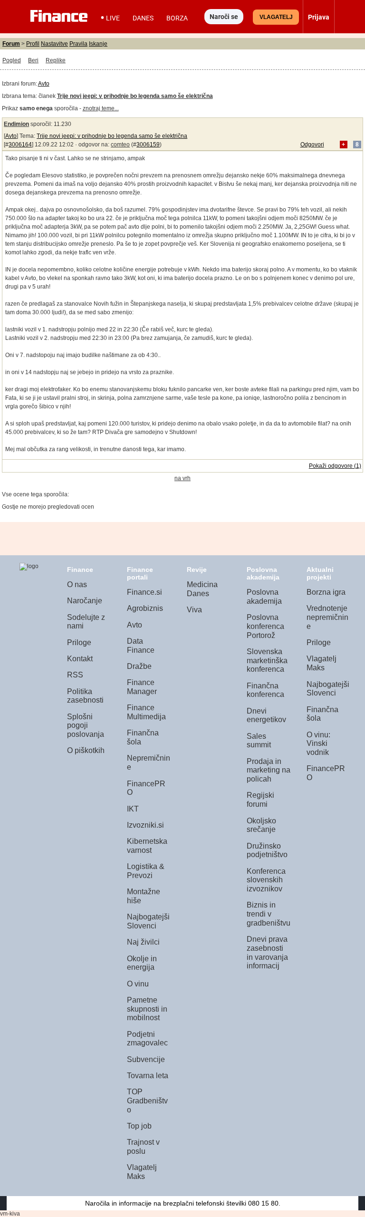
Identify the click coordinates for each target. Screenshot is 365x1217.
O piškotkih (86, 750)
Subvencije (146, 1059)
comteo (120, 144)
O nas (77, 584)
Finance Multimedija (146, 712)
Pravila (78, 43)
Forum (11, 43)
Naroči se (224, 16)
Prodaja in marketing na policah (268, 770)
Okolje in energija (142, 963)
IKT (133, 809)
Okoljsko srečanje (261, 825)
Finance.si (144, 592)
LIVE (113, 18)
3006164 (20, 144)
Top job (139, 1126)
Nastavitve (54, 43)
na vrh (182, 478)
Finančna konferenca (265, 690)
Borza (177, 18)
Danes (143, 18)
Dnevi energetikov (266, 715)
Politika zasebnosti (85, 696)
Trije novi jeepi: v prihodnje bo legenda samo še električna (112, 136)
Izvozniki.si (145, 825)
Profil (32, 43)
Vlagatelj (276, 17)
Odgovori (312, 144)
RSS (75, 675)
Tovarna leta (147, 1076)
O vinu (138, 984)
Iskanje (98, 43)
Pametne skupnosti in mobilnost (147, 1009)
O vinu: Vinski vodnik (318, 743)
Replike (56, 60)
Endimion (16, 124)
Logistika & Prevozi (145, 870)
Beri (33, 60)
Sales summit (259, 740)
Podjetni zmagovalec (147, 1038)
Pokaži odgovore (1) (335, 466)
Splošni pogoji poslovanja (85, 725)
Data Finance (140, 645)
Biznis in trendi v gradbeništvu (268, 914)
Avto (43, 83)
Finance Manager (142, 686)
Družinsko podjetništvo (267, 850)
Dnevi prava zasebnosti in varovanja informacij (267, 952)
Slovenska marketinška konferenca (267, 660)
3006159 (148, 144)
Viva (194, 610)
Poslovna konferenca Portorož (265, 626)
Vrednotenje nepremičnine (327, 617)
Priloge (79, 642)
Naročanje (84, 601)
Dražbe (139, 666)
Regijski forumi (260, 799)
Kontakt (80, 659)
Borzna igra (326, 592)
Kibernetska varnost (147, 845)
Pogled (11, 60)
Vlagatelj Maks (142, 1171)
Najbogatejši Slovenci (148, 921)
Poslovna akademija (264, 596)
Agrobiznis (145, 608)
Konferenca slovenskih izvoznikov (266, 880)
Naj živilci (143, 942)
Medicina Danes (202, 589)
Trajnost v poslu (143, 1146)
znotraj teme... (101, 108)
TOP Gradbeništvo (147, 1100)
